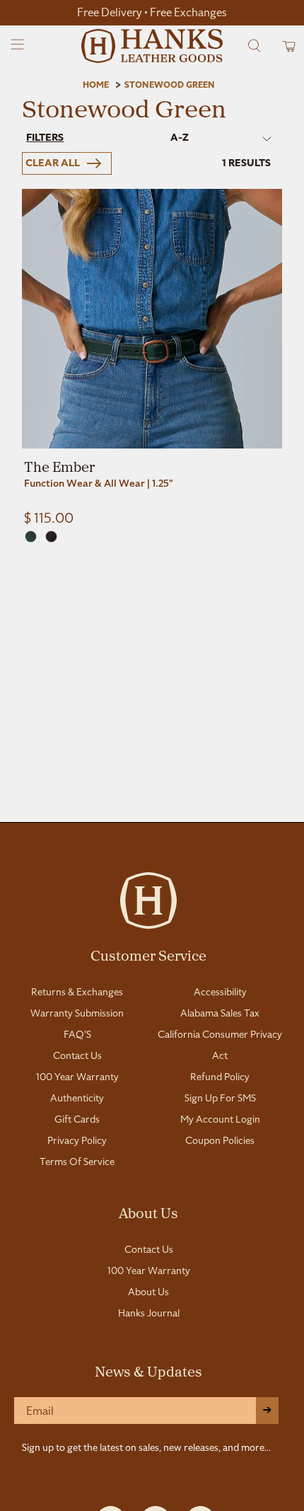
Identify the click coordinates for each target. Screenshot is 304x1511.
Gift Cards (77, 1119)
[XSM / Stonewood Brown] (51, 536)
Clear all (52, 163)
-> (267, 1410)
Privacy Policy (77, 1140)
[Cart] (284, 45)
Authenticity (77, 1098)
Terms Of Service (77, 1161)
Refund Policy (220, 1076)
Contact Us (77, 1055)
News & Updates (148, 1371)
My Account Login (220, 1119)
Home (96, 85)
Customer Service (148, 955)
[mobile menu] (18, 45)
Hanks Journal (149, 1313)
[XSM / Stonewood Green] (31, 536)
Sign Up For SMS (220, 1098)
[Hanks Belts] (152, 46)
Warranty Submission (77, 1013)
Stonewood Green (169, 85)
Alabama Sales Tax (219, 1013)
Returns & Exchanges (77, 991)
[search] (254, 46)
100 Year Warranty (77, 1076)
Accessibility (220, 991)
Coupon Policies (220, 1140)
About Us (148, 1212)
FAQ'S (77, 1034)
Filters (45, 137)
